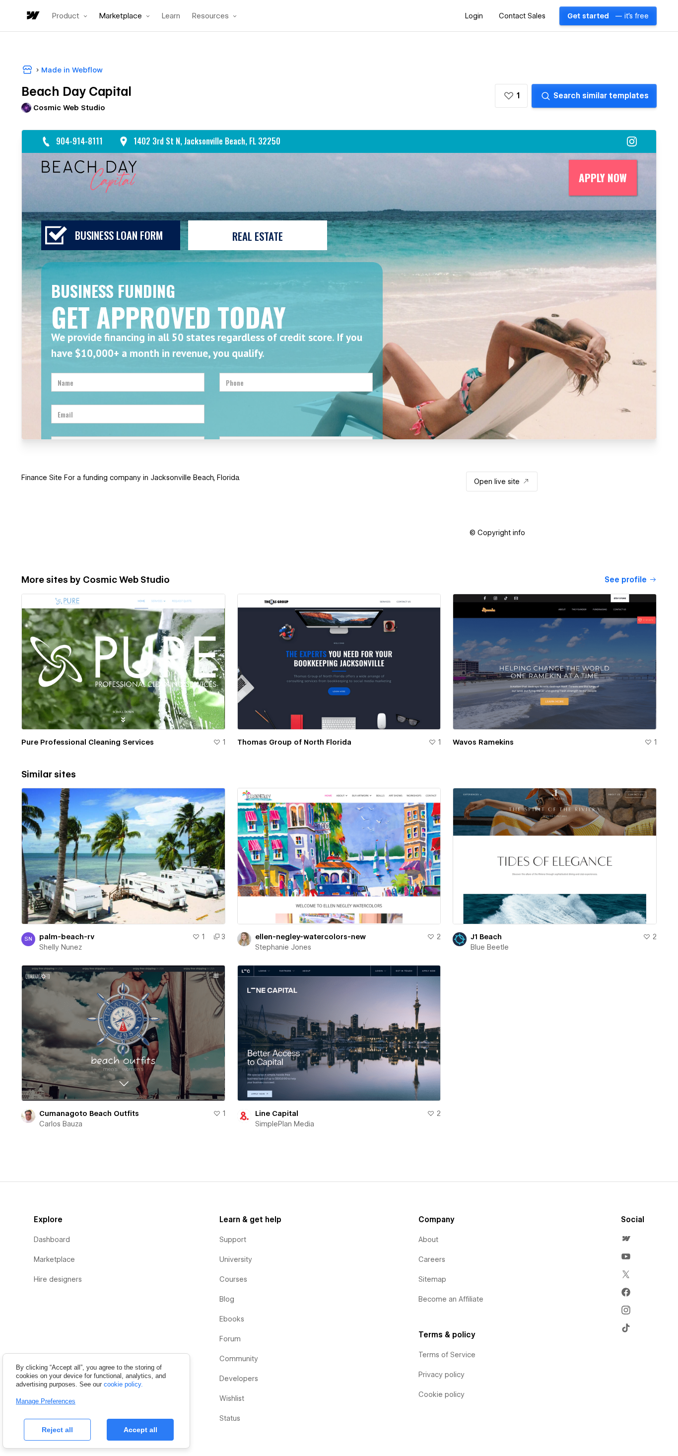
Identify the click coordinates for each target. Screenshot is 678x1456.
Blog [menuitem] (226, 1299)
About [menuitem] (428, 1240)
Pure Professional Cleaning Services (87, 742)
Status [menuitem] (229, 1418)
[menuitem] (626, 1239)
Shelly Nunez (60, 947)
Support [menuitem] (232, 1240)
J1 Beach (486, 937)
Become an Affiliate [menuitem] (450, 1299)
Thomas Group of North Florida (294, 742)
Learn (171, 16)
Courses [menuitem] (233, 1279)
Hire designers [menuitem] (58, 1279)
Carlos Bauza (60, 1124)
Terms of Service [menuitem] (446, 1355)
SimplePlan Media (284, 1124)
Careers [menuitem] (431, 1259)
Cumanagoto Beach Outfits (89, 1113)
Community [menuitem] (238, 1359)
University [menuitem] (235, 1259)
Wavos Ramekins (483, 742)
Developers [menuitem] (238, 1379)
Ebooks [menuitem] (231, 1319)
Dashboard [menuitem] (52, 1240)
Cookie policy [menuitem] (441, 1394)
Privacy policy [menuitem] (441, 1375)
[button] (69, 16)
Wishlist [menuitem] (231, 1398)
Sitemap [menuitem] (432, 1279)
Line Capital (276, 1113)
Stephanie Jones (283, 947)
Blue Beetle (490, 947)
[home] (32, 16)
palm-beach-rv (66, 937)
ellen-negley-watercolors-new (310, 937)
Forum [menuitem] (230, 1339)
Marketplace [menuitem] (54, 1259)
